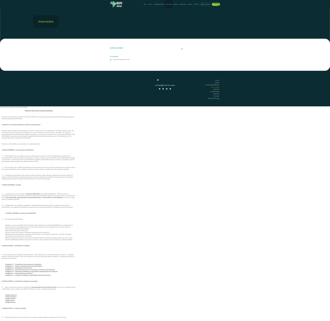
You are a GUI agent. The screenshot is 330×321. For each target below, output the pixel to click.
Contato (196, 4)
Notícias (175, 4)
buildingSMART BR (159, 4)
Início (145, 4)
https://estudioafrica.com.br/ (121, 59)
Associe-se (216, 4)
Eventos (190, 4)
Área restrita (206, 4)
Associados (169, 4)
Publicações (182, 4)
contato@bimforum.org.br (165, 85)
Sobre (217, 82)
